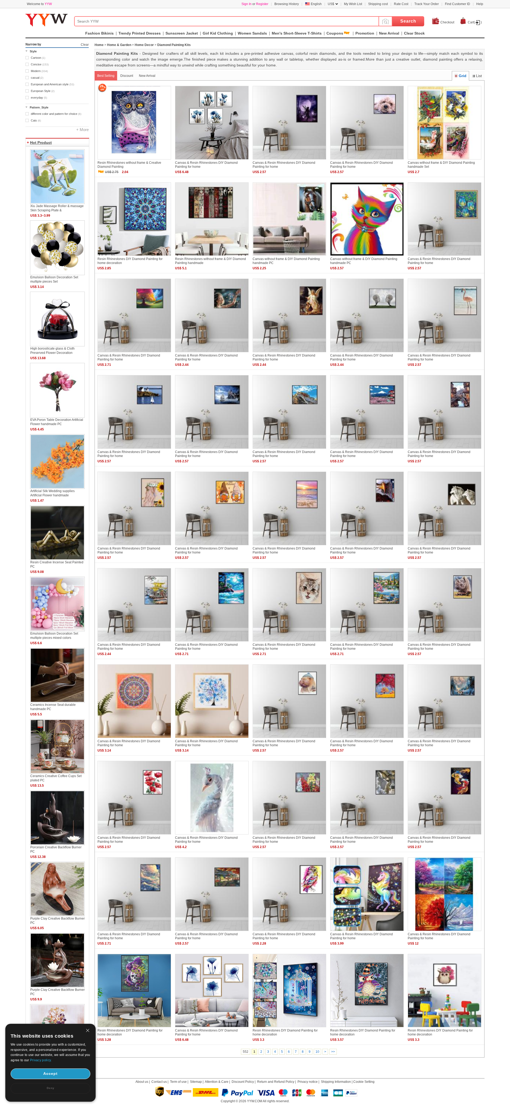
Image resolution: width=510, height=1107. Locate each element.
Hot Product (41, 142)
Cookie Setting (364, 1082)
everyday (39, 97)
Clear (85, 45)
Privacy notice (308, 1082)
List (479, 76)
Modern (39, 71)
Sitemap (196, 1082)
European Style (42, 91)
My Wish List (353, 4)
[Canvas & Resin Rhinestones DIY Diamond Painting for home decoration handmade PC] (444, 256)
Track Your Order (426, 4)
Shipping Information (336, 1082)
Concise (40, 64)
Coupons (334, 33)
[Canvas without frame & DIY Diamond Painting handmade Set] (444, 160)
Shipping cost (378, 4)
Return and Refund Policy (275, 1082)
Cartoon (38, 57)
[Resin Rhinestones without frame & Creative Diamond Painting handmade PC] (134, 160)
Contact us (159, 1082)
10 (317, 1052)
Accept (50, 1073)
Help (479, 4)
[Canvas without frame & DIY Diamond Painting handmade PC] (289, 256)
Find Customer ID (457, 4)
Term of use (178, 1082)
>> (333, 1052)
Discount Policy (243, 1082)
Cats (36, 120)
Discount (126, 76)
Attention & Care (216, 1082)
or (254, 4)
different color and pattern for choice (56, 113)
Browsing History (286, 4)
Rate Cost (401, 4)
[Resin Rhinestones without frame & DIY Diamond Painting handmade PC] (212, 256)
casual (37, 77)
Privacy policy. (41, 1060)
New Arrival (147, 76)
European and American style (52, 84)
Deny (50, 1088)
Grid (462, 76)
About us (141, 1082)
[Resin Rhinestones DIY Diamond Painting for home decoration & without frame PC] (444, 1027)
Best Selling (105, 76)
